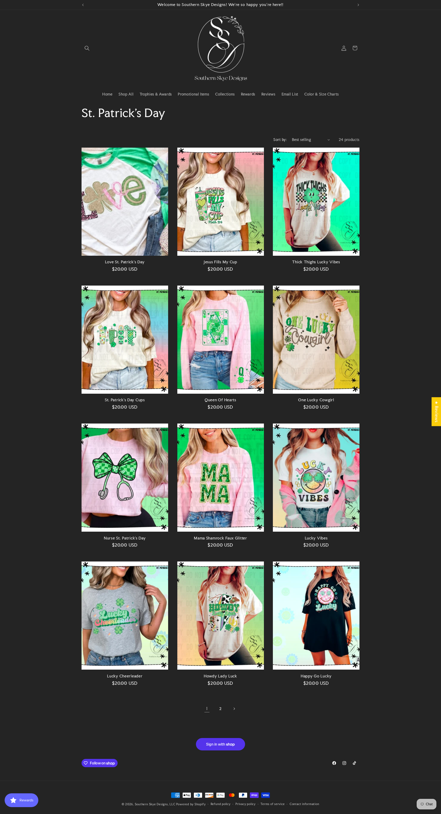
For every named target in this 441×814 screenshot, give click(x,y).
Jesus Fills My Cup (220, 262)
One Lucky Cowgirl (316, 400)
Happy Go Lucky (316, 676)
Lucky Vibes (316, 538)
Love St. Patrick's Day (124, 262)
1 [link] (207, 708)
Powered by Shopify (191, 804)
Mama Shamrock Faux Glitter (220, 538)
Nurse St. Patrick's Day (125, 538)
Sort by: (280, 139)
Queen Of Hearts (220, 400)
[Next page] (234, 708)
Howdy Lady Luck (220, 676)
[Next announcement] (358, 5)
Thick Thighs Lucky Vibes (316, 262)
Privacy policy (245, 804)
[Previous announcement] (83, 5)
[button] (87, 47)
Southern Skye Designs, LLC (155, 804)
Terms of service (272, 804)
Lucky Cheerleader (124, 676)
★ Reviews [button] (436, 411)
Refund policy (221, 804)
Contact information (304, 804)
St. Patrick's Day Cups (125, 400)
